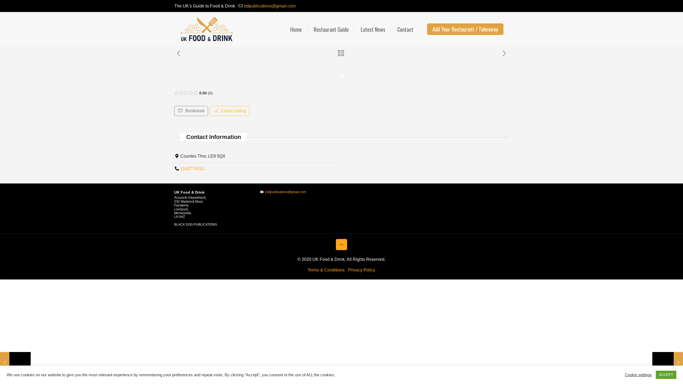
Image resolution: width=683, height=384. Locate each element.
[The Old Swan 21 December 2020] (15, 362)
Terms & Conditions (326, 270)
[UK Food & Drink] (206, 29)
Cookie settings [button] (638, 375)
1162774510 (192, 168)
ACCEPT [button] (666, 375)
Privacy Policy (361, 270)
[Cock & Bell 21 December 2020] (667, 362)
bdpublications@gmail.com (270, 6)
